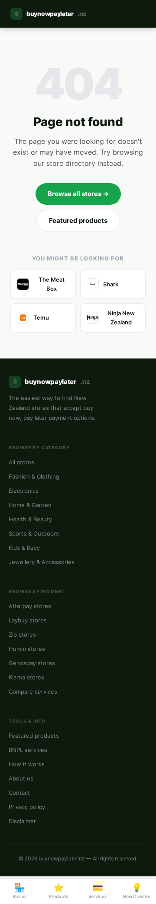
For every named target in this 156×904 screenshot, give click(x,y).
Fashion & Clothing (34, 476)
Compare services (33, 691)
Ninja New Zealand (121, 318)
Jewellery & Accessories (42, 561)
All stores (21, 462)
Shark (110, 284)
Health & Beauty (30, 519)
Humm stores (27, 648)
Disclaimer (22, 821)
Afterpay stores (30, 606)
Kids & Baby (24, 547)
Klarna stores (26, 677)
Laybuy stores (28, 620)
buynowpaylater (50, 13)
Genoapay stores (32, 663)
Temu (41, 317)
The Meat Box (52, 284)
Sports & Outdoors (34, 533)
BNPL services (28, 749)
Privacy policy (27, 806)
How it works (27, 764)
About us (21, 778)
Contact (19, 792)
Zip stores (22, 634)
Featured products (78, 220)
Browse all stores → (78, 194)
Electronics (24, 490)
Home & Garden (30, 504)
